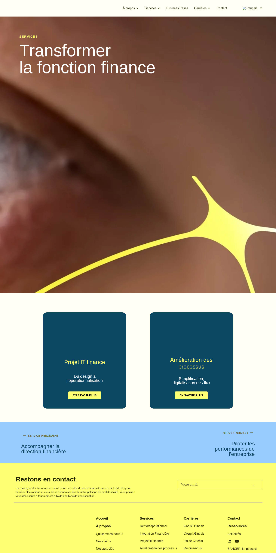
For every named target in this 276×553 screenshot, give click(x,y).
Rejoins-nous (193, 548)
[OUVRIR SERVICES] (158, 8)
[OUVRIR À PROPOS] (137, 8)
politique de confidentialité (102, 491)
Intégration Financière (154, 533)
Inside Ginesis (193, 540)
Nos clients (103, 541)
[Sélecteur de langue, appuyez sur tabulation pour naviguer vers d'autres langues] (252, 8)
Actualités (234, 534)
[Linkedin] (229, 541)
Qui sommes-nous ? (109, 534)
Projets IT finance (151, 540)
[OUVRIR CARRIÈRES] (208, 8)
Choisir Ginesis (194, 526)
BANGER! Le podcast (242, 548)
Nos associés (105, 548)
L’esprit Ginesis (194, 533)
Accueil (102, 518)
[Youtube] (237, 541)
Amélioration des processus (158, 548)
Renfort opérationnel (153, 526)
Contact (234, 518)
